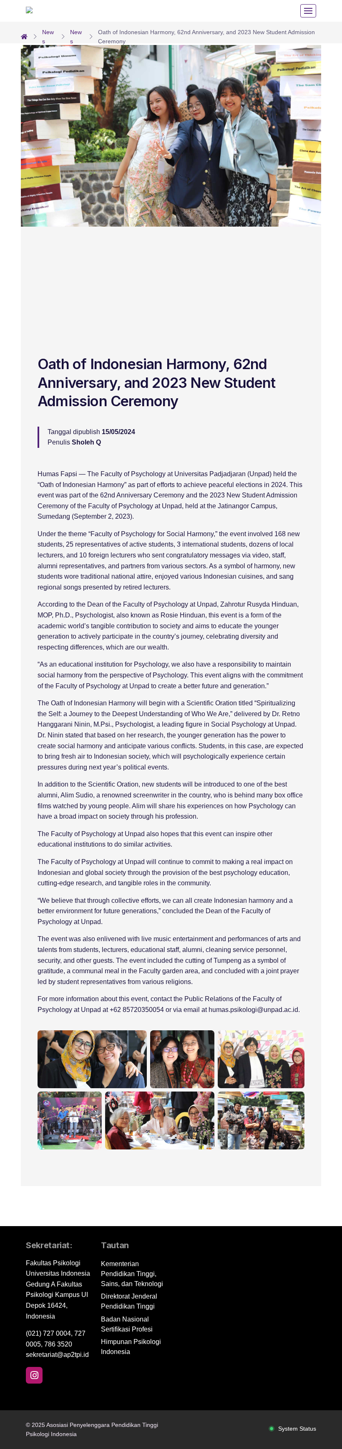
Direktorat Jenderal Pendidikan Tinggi (129, 1301)
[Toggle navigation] (308, 10)
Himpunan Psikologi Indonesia (131, 1346)
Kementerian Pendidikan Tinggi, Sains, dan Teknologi (132, 1273)
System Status (297, 1428)
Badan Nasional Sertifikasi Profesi (127, 1324)
